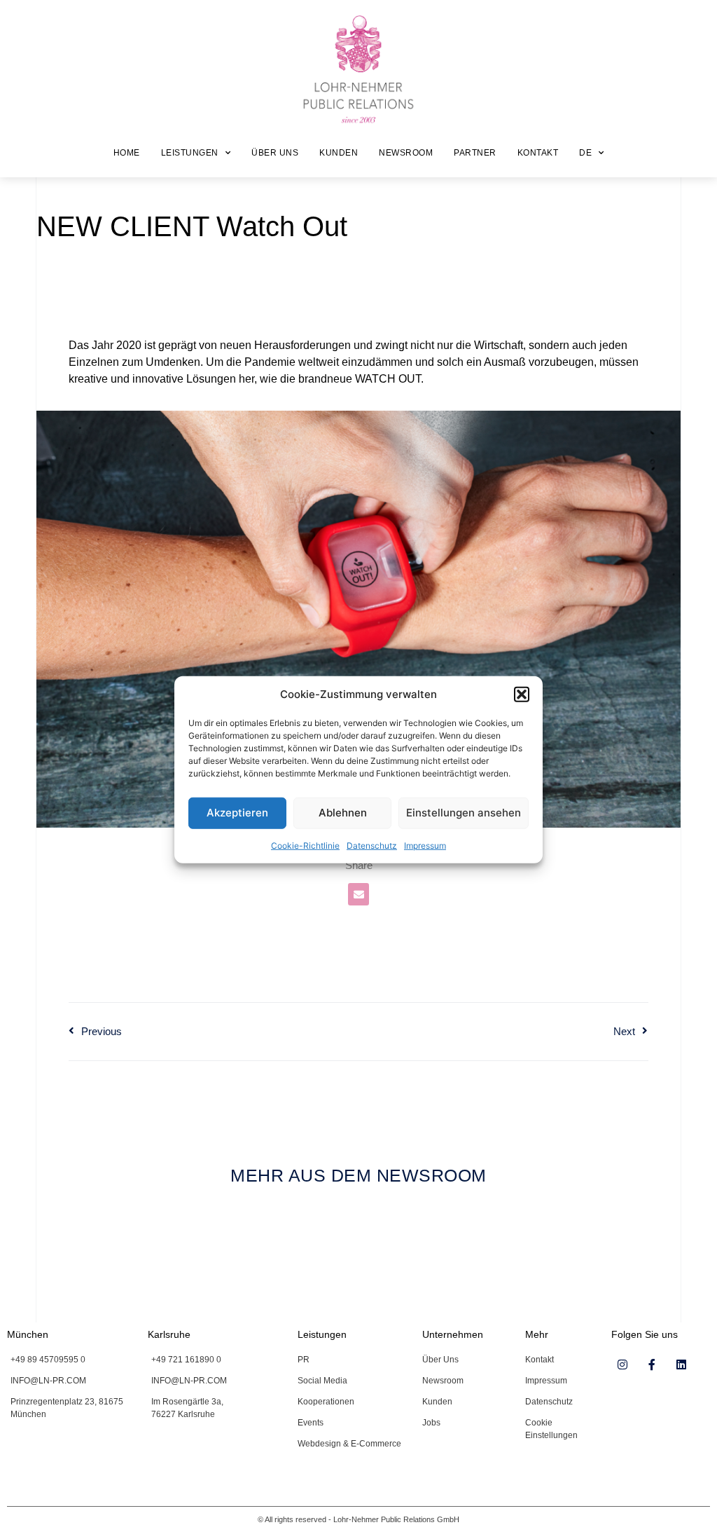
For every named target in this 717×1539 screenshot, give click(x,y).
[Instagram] (622, 1364)
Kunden (338, 153)
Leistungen (189, 153)
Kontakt (538, 153)
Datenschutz (372, 845)
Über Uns (274, 153)
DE (585, 153)
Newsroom (406, 153)
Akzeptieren (237, 812)
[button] (522, 695)
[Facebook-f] (652, 1364)
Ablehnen (343, 812)
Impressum (425, 845)
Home (126, 153)
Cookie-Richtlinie (305, 845)
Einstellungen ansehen (463, 812)
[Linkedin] (681, 1364)
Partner (475, 153)
